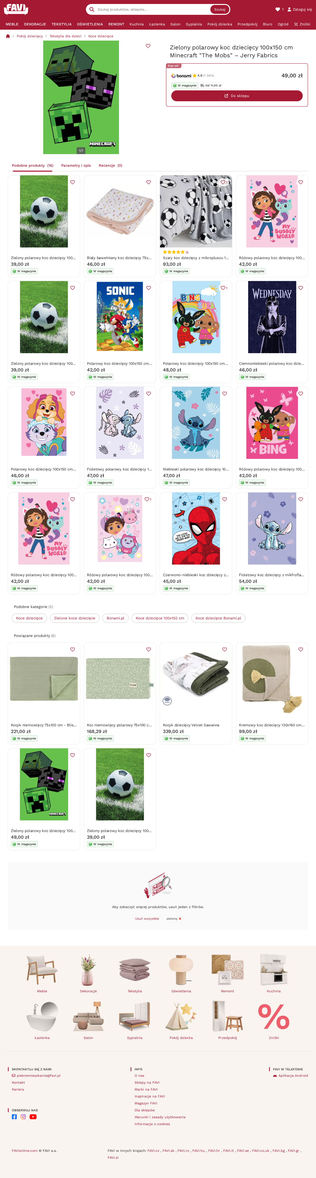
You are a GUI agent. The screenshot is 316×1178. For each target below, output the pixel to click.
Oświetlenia (181, 991)
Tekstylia (135, 991)
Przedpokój (227, 1038)
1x (187, 252)
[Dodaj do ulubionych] (148, 45)
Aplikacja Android (293, 1075)
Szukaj (219, 9)
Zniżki (274, 1038)
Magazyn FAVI (146, 1103)
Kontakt (18, 1082)
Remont (227, 991)
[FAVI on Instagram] (23, 1116)
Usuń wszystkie (147, 918)
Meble (42, 991)
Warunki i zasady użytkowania (160, 1117)
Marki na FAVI (146, 1089)
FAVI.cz (153, 1151)
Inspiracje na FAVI (150, 1096)
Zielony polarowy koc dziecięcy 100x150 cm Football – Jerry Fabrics (70, 258)
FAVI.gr (294, 1151)
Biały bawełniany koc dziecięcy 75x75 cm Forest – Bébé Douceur (143, 258)
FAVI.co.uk (261, 1151)
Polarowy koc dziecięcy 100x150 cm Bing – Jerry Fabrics (211, 363)
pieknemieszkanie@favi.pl (38, 1075)
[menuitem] (12, 24)
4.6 (200, 75)
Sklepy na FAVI (147, 1082)
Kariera (18, 1089)
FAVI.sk (169, 1151)
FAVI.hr (214, 1151)
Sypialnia (134, 1038)
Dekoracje (88, 991)
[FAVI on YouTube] (33, 1116)
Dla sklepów (145, 1110)
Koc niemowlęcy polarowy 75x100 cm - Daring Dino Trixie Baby (142, 725)
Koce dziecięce (100, 36)
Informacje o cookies (152, 1124)
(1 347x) (208, 75)
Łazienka (42, 1038)
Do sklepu (240, 96)
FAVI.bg (279, 1151)
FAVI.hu (199, 1151)
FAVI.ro (184, 1151)
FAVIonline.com (25, 1151)
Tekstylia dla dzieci (65, 36)
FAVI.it (229, 1151)
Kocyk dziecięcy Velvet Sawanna (191, 725)
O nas (139, 1075)
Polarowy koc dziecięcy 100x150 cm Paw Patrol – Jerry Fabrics (65, 469)
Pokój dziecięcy (30, 36)
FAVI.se (243, 1151)
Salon (88, 1038)
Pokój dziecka (181, 1038)
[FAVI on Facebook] (14, 1116)
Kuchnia (274, 991)
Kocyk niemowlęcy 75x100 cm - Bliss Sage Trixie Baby (58, 725)
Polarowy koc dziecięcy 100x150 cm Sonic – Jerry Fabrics (137, 363)
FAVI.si (113, 1157)
